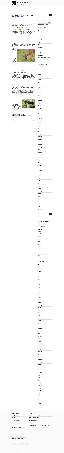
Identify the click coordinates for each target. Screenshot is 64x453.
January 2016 (39, 341)
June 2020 (39, 310)
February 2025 (40, 85)
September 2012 (40, 372)
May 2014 (39, 160)
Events (27, 8)
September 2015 (40, 152)
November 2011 (40, 191)
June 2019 (39, 126)
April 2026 (39, 72)
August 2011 (39, 196)
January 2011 (39, 403)
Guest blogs (39, 236)
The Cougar (13, 417)
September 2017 (40, 141)
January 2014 (39, 165)
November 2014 (40, 155)
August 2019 (39, 320)
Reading (39, 241)
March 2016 (39, 142)
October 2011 (39, 193)
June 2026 (39, 71)
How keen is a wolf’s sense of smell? (45, 57)
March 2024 (39, 95)
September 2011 (40, 390)
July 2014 (39, 354)
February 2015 (40, 154)
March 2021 (39, 105)
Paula (38, 261)
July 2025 (39, 276)
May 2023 (39, 98)
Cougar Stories (40, 39)
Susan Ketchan (25, 115)
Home (13, 8)
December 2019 (40, 118)
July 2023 (39, 97)
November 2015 (40, 149)
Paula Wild (22, 3)
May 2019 (39, 128)
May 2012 (39, 377)
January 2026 (39, 271)
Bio (40, 8)
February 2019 (40, 328)
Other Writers (39, 44)
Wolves (39, 50)
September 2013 (40, 170)
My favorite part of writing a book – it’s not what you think (37, 423)
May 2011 (39, 201)
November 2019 (40, 315)
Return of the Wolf (14, 415)
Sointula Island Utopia (15, 422)
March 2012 (39, 185)
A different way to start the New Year (43, 224)
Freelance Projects (35, 8)
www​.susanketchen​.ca (26, 109)
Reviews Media (22, 8)
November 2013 (40, 167)
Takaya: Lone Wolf (44, 64)
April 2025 (39, 84)
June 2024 (39, 92)
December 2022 (40, 297)
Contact (44, 8)
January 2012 (39, 188)
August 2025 (39, 79)
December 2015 (40, 147)
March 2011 (39, 204)
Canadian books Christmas (42, 27)
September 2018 (40, 139)
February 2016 (40, 144)
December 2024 (40, 87)
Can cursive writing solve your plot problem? (44, 22)
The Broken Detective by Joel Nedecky (43, 24)
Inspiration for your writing (18, 114)
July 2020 (39, 113)
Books (16, 8)
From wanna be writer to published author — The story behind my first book (39, 425)
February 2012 (40, 186)
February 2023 (40, 100)
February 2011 (39, 206)
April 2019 (39, 129)
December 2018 (40, 136)
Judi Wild (39, 59)
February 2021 (40, 302)
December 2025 (40, 77)
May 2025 (39, 82)
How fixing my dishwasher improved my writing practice (36, 415)
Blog (30, 8)
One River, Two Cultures (15, 420)
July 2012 (39, 178)
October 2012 (39, 175)
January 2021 (39, 108)
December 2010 (40, 209)
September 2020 (40, 307)
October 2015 (39, 346)
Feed (38, 30)
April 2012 (39, 183)
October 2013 (39, 168)
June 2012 (39, 180)
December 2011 (40, 385)
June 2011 (39, 199)
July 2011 (39, 198)
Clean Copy (39, 37)
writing (29, 115)
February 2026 (40, 74)
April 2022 (39, 103)
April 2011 (39, 398)
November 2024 (40, 284)
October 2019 (39, 121)
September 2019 (40, 123)
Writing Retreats (40, 52)
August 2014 (39, 157)
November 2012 (40, 173)
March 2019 (39, 131)
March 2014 (39, 162)
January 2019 (39, 134)
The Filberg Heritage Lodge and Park (17, 427)
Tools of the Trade (40, 47)
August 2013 (39, 367)
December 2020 (40, 110)
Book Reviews (39, 36)
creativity (15, 115)
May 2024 (39, 289)
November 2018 (40, 333)
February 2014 (40, 359)
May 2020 (39, 116)
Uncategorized (40, 49)
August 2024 (39, 90)
